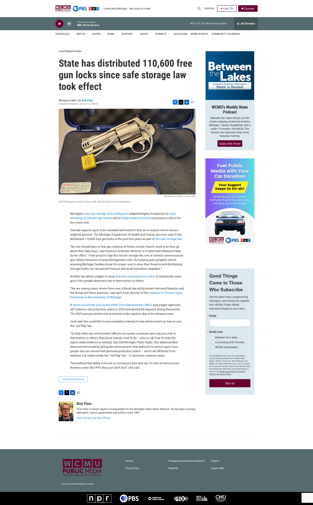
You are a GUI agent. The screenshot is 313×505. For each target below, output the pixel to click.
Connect (161, 34)
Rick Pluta (87, 100)
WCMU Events (199, 34)
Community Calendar (226, 34)
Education (180, 34)
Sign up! (230, 383)
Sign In (209, 8)
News (111, 34)
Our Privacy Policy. (224, 374)
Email (212, 315)
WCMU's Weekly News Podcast (230, 109)
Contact (129, 461)
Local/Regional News (70, 51)
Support (127, 34)
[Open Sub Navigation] (72, 34)
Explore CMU (217, 468)
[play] (59, 24)
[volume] (69, 23)
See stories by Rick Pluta (93, 418)
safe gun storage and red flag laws (106, 213)
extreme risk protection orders (135, 276)
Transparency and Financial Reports (186, 461)
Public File (173, 468)
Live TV (228, 8)
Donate (249, 8)
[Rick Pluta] (66, 411)
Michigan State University (134, 218)
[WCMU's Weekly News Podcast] (230, 75)
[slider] (74, 23)
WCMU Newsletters (226, 347)
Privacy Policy (132, 468)
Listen (96, 34)
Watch (81, 34)
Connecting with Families (229, 342)
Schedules (62, 34)
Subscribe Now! (230, 143)
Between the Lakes (226, 337)
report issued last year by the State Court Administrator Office (112, 305)
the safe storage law (168, 239)
